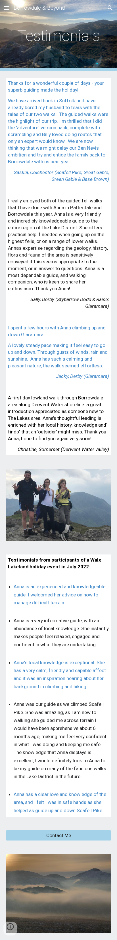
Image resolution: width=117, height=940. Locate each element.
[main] (58, 36)
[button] (7, 8)
